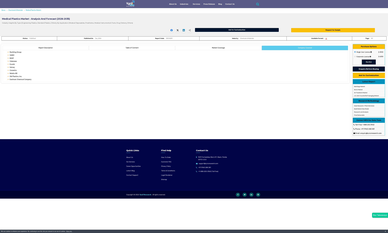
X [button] (385, 231)
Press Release (209, 4)
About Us (173, 4)
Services (196, 4)
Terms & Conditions (168, 171)
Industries (184, 4)
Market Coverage (218, 48)
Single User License (363, 52)
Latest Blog (130, 171)
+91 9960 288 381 (368, 129)
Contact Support (132, 175)
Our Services (130, 162)
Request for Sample (333, 30)
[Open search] (257, 4)
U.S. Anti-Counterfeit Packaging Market (366, 95)
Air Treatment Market (360, 92)
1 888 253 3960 (368, 125)
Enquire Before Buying (369, 69)
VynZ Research (145, 195)
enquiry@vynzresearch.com (371, 133)
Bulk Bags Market (359, 86)
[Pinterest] (258, 195)
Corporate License (363, 57)
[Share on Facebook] (171, 30)
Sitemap (164, 179)
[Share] (189, 30)
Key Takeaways (380, 215)
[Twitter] (245, 195)
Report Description (46, 48)
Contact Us (230, 4)
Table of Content (132, 48)
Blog (220, 4)
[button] (382, 227)
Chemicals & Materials (15, 10)
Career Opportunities (133, 166)
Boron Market (358, 89)
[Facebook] (238, 195)
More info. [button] (69, 231)
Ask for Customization (237, 30)
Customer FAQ (166, 162)
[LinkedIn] (251, 195)
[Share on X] (177, 30)
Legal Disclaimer (166, 175)
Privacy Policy (166, 166)
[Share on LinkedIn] (183, 30)
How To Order (166, 157)
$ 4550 (380, 52)
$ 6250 (380, 56)
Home (3, 10)
